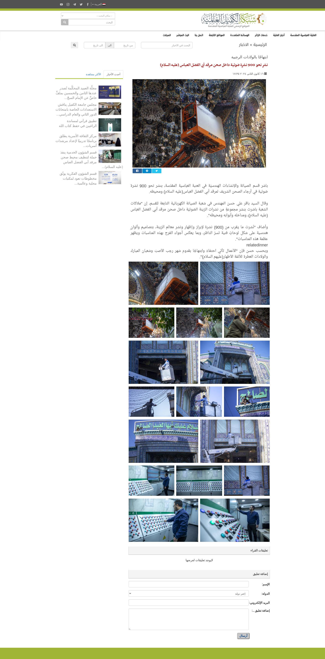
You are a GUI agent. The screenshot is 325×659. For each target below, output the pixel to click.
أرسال (243, 635)
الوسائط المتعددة (239, 35)
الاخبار (244, 44)
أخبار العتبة (279, 35)
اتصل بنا (199, 35)
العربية (98, 4)
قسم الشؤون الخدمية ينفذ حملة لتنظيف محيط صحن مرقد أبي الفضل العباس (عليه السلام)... (91, 159)
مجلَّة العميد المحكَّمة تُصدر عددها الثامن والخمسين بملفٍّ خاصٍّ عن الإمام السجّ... (76, 92)
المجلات (167, 35)
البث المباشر (182, 35)
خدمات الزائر (261, 35)
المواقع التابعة (217, 35)
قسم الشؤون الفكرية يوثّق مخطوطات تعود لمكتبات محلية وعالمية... (78, 178)
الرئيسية (260, 44)
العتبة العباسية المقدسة (303, 35)
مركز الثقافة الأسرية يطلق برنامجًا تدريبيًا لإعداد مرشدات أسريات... (76, 140)
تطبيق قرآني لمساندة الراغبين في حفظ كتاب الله (78, 123)
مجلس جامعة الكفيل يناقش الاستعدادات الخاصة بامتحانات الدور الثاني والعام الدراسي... (76, 109)
